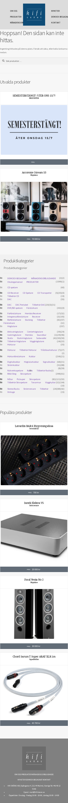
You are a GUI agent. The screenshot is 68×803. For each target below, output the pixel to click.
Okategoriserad (14, 281)
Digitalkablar (13, 361)
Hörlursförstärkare (16, 356)
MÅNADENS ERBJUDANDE (14, 22)
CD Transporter (44, 292)
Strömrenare (29, 388)
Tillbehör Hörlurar (27, 350)
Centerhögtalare (35, 331)
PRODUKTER (14, 16)
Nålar (10, 379)
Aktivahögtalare (15, 331)
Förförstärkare (14, 313)
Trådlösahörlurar (49, 350)
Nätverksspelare (15, 370)
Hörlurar (11, 344)
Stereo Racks (13, 388)
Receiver (36, 316)
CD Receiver (13, 292)
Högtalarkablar (31, 361)
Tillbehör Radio (44, 370)
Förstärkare (32, 307)
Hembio (29, 334)
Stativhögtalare (24, 338)
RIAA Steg (11, 373)
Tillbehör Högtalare (16, 341)
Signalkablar (49, 361)
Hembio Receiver (33, 313)
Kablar (32, 356)
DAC (9, 299)
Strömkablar (13, 365)
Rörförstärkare (14, 319)
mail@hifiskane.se (37, 792)
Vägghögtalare (37, 341)
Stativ (10, 338)
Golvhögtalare (14, 334)
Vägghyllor (50, 382)
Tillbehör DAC (38, 304)
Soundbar (41, 334)
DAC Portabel (21, 304)
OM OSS (13, 11)
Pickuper (21, 379)
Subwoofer (41, 338)
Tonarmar (36, 382)
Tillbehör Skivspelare (17, 382)
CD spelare (12, 287)
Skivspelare (25, 373)
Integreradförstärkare (17, 316)
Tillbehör (44, 388)
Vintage (11, 392)
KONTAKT (55, 22)
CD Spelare (28, 292)
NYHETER (55, 11)
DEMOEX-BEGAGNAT (55, 16)
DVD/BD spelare (14, 307)
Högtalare (34, 175)
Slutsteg (29, 319)
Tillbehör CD (13, 296)
